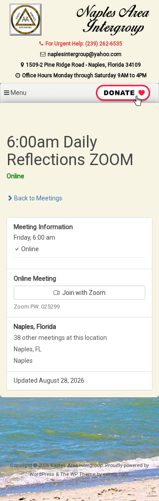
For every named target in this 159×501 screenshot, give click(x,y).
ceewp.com (116, 474)
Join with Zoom (83, 292)
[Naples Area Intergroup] (79, 34)
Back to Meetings (37, 198)
